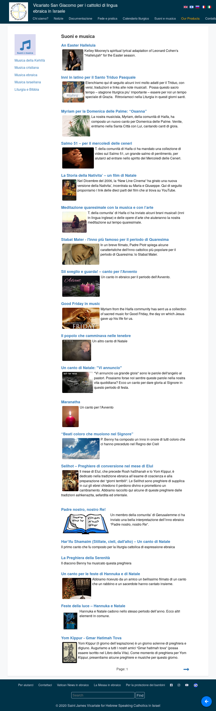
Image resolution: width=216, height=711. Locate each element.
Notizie (58, 18)
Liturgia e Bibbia (27, 89)
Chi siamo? (40, 18)
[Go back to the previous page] (206, 701)
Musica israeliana (28, 82)
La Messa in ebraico (108, 685)
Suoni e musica (165, 18)
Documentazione (80, 18)
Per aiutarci (26, 685)
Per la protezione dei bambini (146, 685)
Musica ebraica (26, 74)
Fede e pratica (107, 18)
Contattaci (45, 685)
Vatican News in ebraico (73, 685)
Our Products (190, 18)
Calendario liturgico (136, 18)
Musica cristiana (27, 67)
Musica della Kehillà (30, 60)
